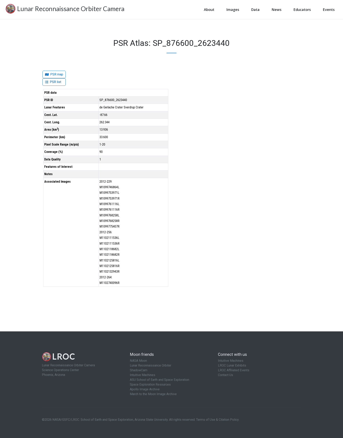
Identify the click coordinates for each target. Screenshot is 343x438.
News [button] (276, 9)
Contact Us (225, 375)
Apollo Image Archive (145, 389)
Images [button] (232, 9)
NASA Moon (138, 361)
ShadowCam (138, 370)
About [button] (209, 9)
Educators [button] (302, 9)
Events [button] (329, 9)
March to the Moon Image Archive (153, 394)
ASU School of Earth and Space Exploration (159, 380)
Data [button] (255, 9)
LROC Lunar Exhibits (232, 365)
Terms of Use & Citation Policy (217, 420)
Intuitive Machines (142, 375)
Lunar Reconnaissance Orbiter (150, 365)
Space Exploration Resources (150, 384)
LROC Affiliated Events (233, 370)
